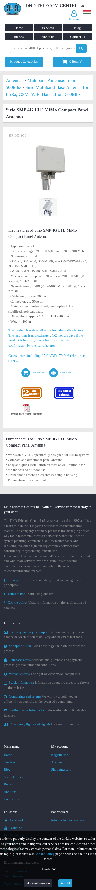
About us (48, 37)
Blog (77, 28)
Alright (65, 883)
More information (38, 883)
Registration (59, 755)
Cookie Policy (45, 854)
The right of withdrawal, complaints (44, 674)
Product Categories (24, 61)
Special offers (13, 777)
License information (44, 724)
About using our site (29, 594)
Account (57, 762)
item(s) (75, 61)
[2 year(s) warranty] (31, 388)
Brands (19, 37)
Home (19, 28)
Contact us (77, 37)
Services (48, 28)
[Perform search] (81, 48)
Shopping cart (61, 769)
